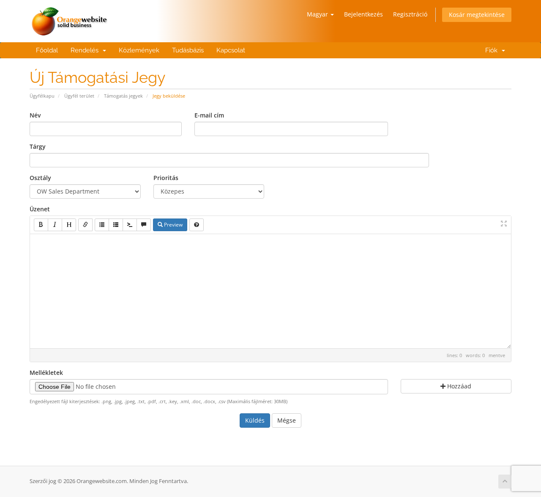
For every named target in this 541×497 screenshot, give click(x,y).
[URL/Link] (85, 224)
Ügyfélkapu (42, 96)
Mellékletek (46, 373)
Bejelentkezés (363, 14)
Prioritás (165, 178)
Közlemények (139, 50)
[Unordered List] (102, 224)
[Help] (196, 224)
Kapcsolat (230, 50)
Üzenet (40, 209)
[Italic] (55, 224)
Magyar (318, 14)
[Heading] (69, 224)
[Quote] (144, 224)
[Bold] (41, 224)
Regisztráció (410, 14)
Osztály (40, 178)
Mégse (286, 420)
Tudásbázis (188, 50)
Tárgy (38, 146)
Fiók (491, 50)
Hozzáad (458, 386)
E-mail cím (209, 115)
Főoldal (47, 50)
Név (35, 115)
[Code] (130, 224)
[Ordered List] (116, 224)
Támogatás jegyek (123, 96)
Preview (173, 224)
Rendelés (86, 50)
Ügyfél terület (79, 96)
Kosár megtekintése (477, 15)
